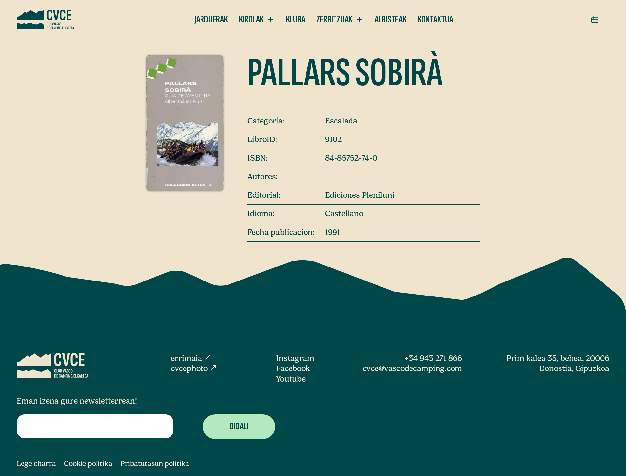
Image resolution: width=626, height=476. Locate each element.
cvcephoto (194, 368)
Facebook (293, 368)
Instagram (295, 358)
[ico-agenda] (594, 19)
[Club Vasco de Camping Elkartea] (45, 19)
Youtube (291, 378)
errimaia (191, 358)
